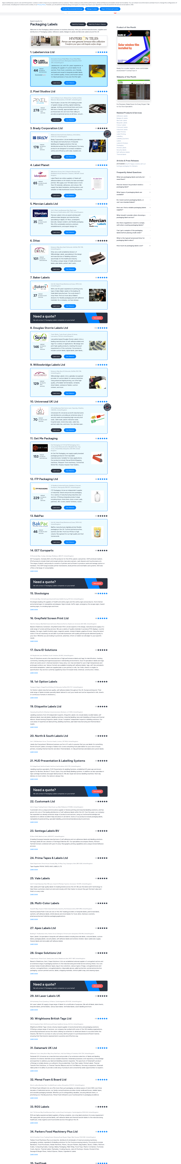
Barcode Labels (122, 120)
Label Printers (121, 132)
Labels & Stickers (122, 143)
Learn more (56, 83)
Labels (119, 141)
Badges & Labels (122, 118)
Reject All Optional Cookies (110, 9)
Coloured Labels (122, 127)
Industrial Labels (122, 129)
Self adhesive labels (123, 152)
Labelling (119, 136)
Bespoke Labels (122, 123)
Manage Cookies (92, 9)
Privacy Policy (42, 4)
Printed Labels (121, 147)
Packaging (120, 145)
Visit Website (70, 83)
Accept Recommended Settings (72, 9)
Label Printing (121, 134)
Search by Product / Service (97, 24)
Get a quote (97, 318)
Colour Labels (121, 125)
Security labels (121, 150)
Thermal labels (121, 154)
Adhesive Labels (122, 116)
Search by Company (78, 24)
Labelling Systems (123, 138)
